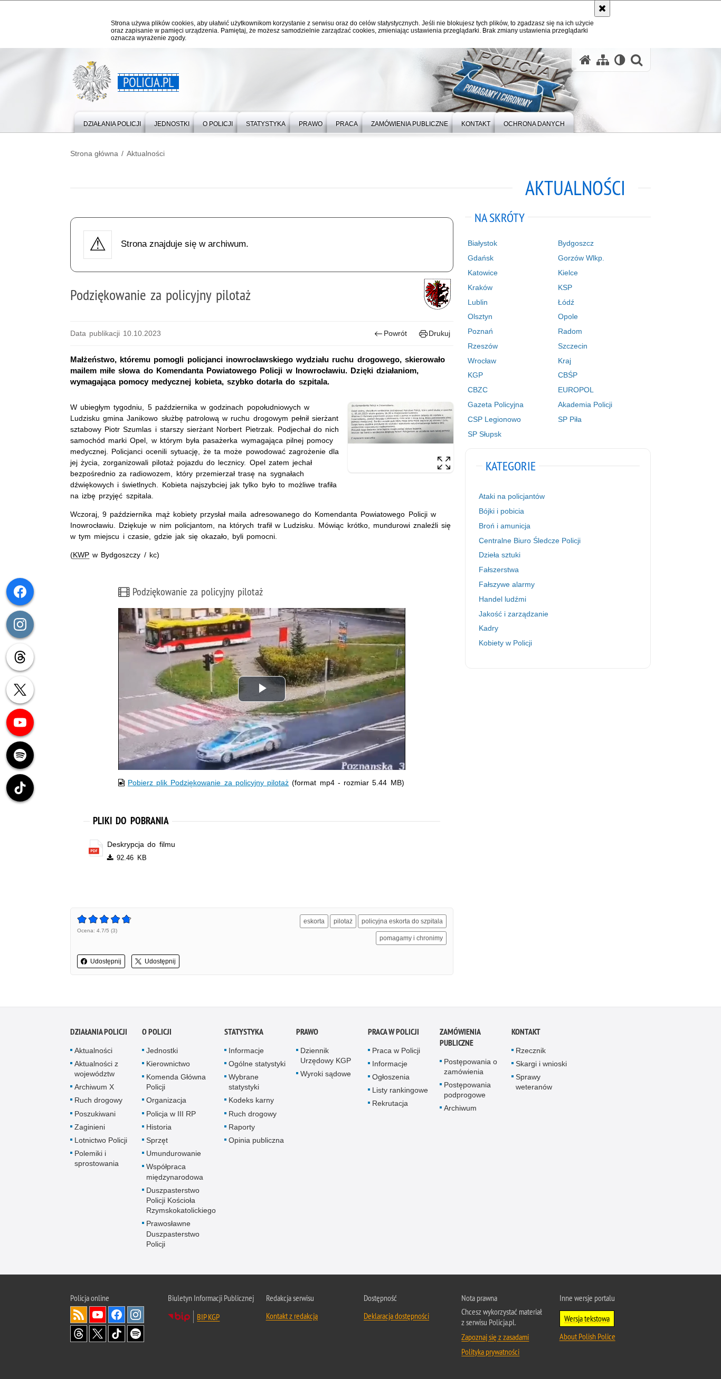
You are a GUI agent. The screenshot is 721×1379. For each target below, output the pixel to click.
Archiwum (460, 1108)
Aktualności (146, 153)
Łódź (566, 302)
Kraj (564, 360)
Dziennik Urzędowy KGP (325, 1055)
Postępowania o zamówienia (470, 1066)
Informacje (246, 1050)
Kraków (480, 287)
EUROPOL (576, 389)
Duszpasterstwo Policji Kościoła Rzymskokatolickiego (181, 1200)
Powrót (395, 333)
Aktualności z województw (96, 1068)
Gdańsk (481, 258)
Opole (568, 316)
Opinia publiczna (256, 1140)
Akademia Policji (585, 404)
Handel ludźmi (502, 599)
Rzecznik (531, 1050)
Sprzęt (157, 1140)
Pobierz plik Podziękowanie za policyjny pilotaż (208, 782)
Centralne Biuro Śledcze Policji (530, 540)
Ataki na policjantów (512, 496)
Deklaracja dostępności (396, 1315)
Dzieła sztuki (499, 555)
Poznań (480, 331)
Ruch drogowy (98, 1100)
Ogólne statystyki (257, 1063)
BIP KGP (208, 1317)
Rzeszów (483, 346)
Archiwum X (94, 1087)
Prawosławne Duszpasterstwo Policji (173, 1233)
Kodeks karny (251, 1100)
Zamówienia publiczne (460, 1037)
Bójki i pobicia (501, 511)
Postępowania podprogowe (467, 1090)
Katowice (483, 272)
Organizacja (166, 1100)
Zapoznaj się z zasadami (495, 1337)
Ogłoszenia (391, 1077)
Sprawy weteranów (534, 1082)
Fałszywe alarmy (507, 584)
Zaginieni (89, 1127)
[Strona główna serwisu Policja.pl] (585, 59)
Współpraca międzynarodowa (174, 1171)
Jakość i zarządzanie (513, 614)
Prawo (307, 1031)
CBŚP (567, 375)
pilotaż (343, 921)
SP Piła (570, 419)
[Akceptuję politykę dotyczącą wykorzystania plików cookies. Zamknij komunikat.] (602, 8)
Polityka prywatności (490, 1351)
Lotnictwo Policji (100, 1140)
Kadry (488, 628)
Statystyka (243, 1031)
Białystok (482, 243)
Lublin (478, 302)
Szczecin (572, 346)
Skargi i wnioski (541, 1063)
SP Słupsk (484, 434)
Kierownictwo (168, 1063)
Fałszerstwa (499, 569)
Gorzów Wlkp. (581, 258)
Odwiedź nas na (97, 1314)
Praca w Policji (393, 1031)
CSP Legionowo (494, 419)
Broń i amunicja (504, 526)
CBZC (478, 389)
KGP (475, 375)
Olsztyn (480, 316)
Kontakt (525, 1031)
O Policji (157, 1031)
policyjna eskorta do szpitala (402, 921)
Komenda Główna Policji (176, 1082)
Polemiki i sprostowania (96, 1158)
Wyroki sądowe (325, 1073)
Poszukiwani (95, 1114)
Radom (570, 331)
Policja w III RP (171, 1114)
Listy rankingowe (400, 1090)
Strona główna (94, 153)
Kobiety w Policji (505, 643)
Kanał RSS (78, 1314)
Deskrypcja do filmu (141, 844)
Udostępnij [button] (105, 961)
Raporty (242, 1127)
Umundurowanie (173, 1153)
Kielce (568, 272)
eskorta (314, 921)
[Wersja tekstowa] (619, 59)
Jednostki (162, 1050)
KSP (565, 287)
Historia (159, 1127)
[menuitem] (112, 121)
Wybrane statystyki (244, 1082)
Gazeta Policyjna (496, 404)
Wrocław (482, 360)
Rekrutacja (390, 1103)
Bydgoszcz (576, 243)
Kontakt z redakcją (292, 1315)
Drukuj (439, 333)
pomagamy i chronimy (411, 938)
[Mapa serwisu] (602, 59)
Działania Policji (98, 1031)
